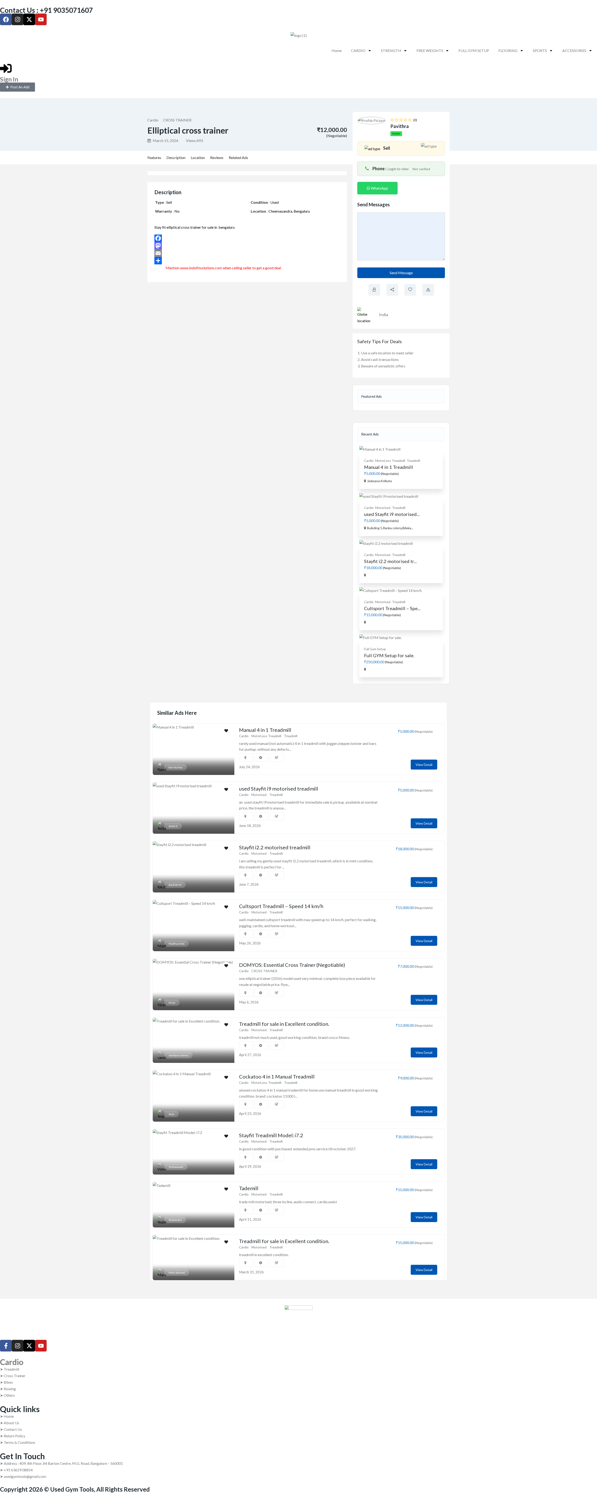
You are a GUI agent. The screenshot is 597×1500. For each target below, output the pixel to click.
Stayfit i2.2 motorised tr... (390, 561)
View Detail (424, 765)
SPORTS (540, 50)
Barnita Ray (176, 767)
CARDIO (358, 50)
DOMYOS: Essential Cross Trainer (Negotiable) (292, 965)
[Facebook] (6, 19)
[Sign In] (6, 68)
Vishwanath (176, 1167)
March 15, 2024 (165, 140)
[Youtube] (41, 19)
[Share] (250, 260)
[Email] (250, 253)
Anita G (173, 826)
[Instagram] (17, 19)
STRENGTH (391, 50)
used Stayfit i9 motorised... (392, 514)
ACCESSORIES (574, 50)
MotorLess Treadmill (390, 461)
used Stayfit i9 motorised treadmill (278, 788)
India (383, 314)
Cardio (152, 120)
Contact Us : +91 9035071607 (46, 10)
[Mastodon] (250, 245)
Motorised (382, 508)
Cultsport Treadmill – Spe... (392, 608)
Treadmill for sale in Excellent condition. (284, 1024)
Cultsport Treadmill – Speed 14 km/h (281, 906)
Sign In (9, 79)
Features (154, 157)
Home (337, 50)
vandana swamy (178, 1055)
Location (198, 157)
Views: (194, 140)
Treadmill (413, 461)
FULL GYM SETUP (473, 50)
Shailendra (175, 1220)
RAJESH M (175, 885)
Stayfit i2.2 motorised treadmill (274, 847)
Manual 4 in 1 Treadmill (388, 467)
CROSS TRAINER (177, 120)
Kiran (172, 1002)
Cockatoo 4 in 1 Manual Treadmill (277, 1076)
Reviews (216, 157)
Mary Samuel (177, 1272)
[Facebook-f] (6, 1345)
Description (176, 157)
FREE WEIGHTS (430, 50)
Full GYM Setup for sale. (389, 655)
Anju (171, 1114)
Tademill (248, 1188)
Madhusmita (176, 943)
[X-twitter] (29, 19)
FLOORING (507, 50)
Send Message (401, 272)
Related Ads (238, 157)
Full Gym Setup (375, 649)
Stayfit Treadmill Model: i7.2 (271, 1135)
